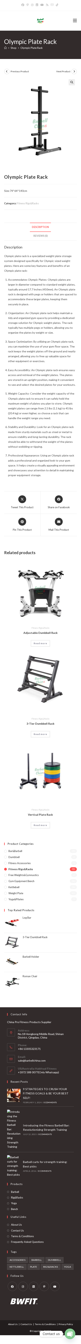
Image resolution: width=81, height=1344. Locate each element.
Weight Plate (15, 893)
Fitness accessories (19, 863)
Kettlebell (13, 887)
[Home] (5, 47)
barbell (36, 1259)
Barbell (15, 1191)
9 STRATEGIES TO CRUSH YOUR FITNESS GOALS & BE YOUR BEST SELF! (45, 1093)
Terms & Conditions (22, 1236)
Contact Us (17, 1230)
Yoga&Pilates (16, 899)
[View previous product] (7, 71)
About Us (16, 1224)
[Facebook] (23, 5)
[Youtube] (42, 5)
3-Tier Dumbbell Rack (40, 723)
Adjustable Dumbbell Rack (40, 632)
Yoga (14, 1203)
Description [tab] (40, 227)
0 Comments (50, 1102)
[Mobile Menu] (75, 20)
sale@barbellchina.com (32, 1060)
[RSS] (47, 5)
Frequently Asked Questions (27, 1241)
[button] (72, 82)
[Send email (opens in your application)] (52, 5)
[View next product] (74, 71)
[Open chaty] (70, 1334)
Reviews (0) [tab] (40, 235)
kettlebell (17, 1266)
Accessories (17, 1259)
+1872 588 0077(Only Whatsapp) (38, 1072)
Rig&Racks (17, 1197)
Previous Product (20, 71)
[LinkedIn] (37, 5)
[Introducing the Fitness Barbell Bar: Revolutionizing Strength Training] (13, 1129)
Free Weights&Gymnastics (23, 875)
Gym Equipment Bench (21, 881)
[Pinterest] (27, 5)
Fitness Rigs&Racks (28, 203)
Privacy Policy (66, 1324)
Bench (14, 1209)
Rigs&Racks (50, 1266)
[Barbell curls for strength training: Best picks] (13, 1166)
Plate (33, 1266)
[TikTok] (57, 5)
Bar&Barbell (15, 851)
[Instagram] (32, 5)
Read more (40, 643)
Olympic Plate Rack (31, 47)
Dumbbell (14, 857)
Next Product (63, 71)
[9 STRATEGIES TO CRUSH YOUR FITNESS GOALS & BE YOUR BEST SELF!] (13, 1095)
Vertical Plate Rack (40, 814)
